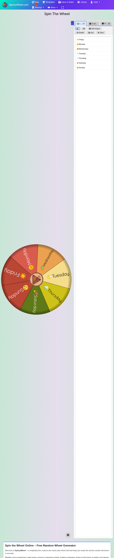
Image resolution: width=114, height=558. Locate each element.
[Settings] (68, 535)
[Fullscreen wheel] (62, 7)
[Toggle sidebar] (72, 23)
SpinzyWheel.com (18, 4)
